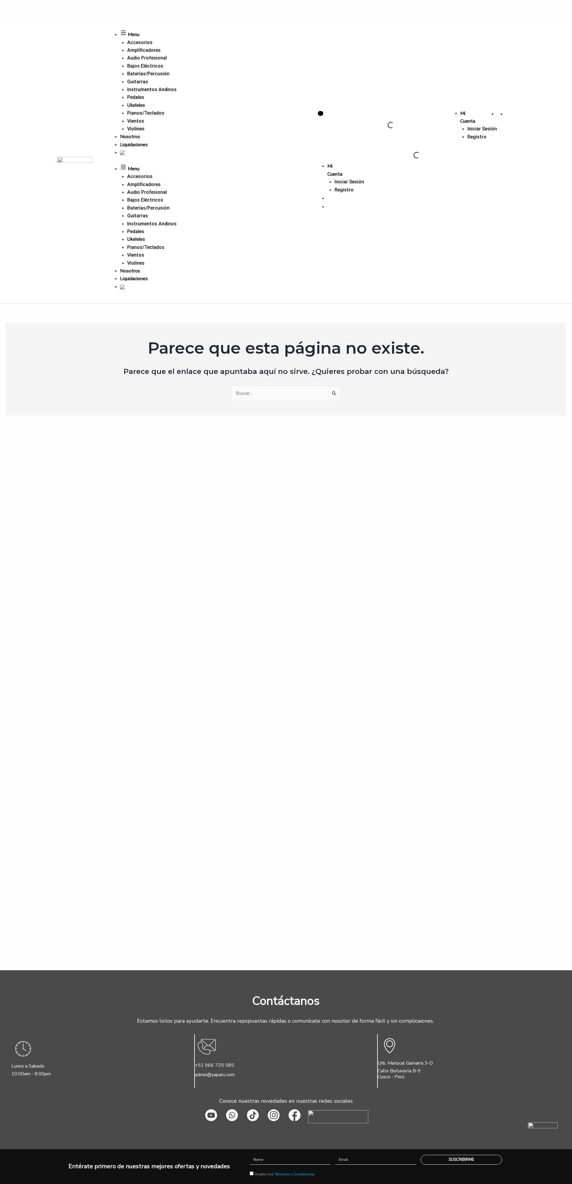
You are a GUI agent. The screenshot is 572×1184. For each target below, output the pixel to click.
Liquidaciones (134, 144)
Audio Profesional (147, 58)
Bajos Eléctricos (145, 66)
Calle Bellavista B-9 (399, 1071)
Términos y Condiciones (294, 1174)
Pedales (135, 97)
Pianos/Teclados (145, 113)
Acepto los (285, 1174)
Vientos (135, 121)
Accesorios (140, 42)
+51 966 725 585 (214, 1065)
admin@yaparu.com (215, 1074)
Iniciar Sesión (482, 129)
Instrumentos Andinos (152, 89)
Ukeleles (136, 105)
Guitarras (137, 82)
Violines (135, 129)
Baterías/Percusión (148, 74)
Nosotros (130, 136)
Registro (476, 137)
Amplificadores (144, 50)
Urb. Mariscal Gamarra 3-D (405, 1063)
